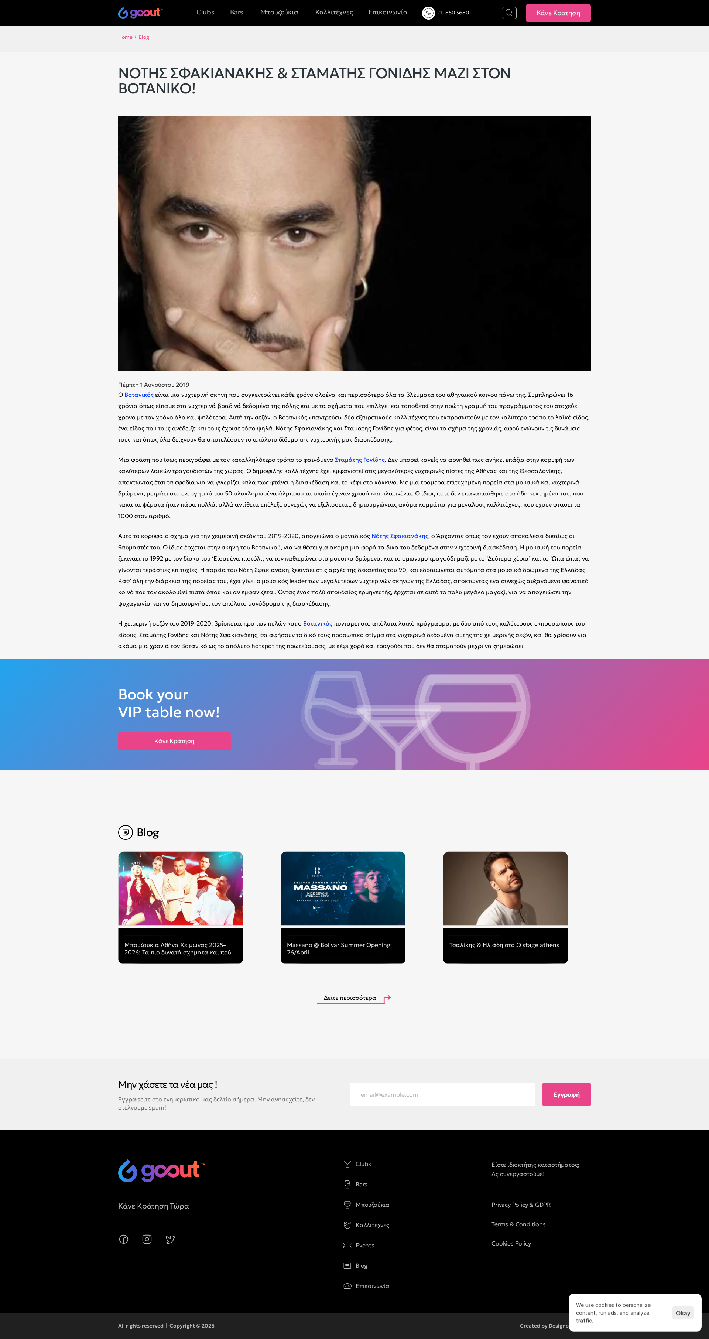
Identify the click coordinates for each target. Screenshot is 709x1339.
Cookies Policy (511, 1243)
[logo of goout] (140, 13)
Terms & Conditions (518, 1224)
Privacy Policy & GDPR (521, 1204)
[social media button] (123, 1239)
